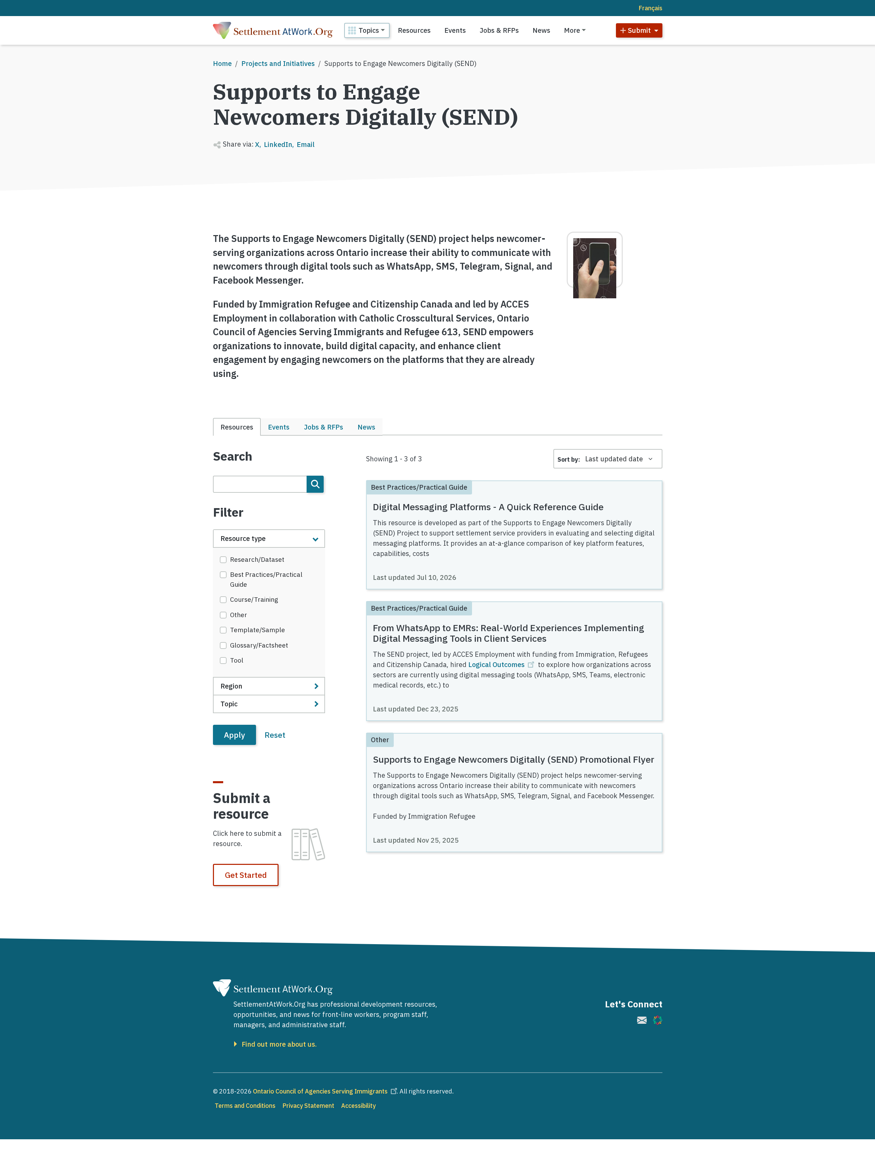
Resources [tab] (236, 427)
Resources (414, 30)
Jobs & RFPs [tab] (323, 427)
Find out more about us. (279, 1044)
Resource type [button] (243, 538)
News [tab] (366, 427)
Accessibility (358, 1106)
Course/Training (254, 599)
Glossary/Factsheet (259, 645)
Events (455, 30)
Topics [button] (369, 30)
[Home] (273, 30)
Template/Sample (257, 630)
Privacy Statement (308, 1106)
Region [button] (231, 686)
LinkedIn (278, 144)
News (541, 30)
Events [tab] (279, 427)
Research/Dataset (257, 559)
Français (650, 8)
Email (305, 144)
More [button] (572, 30)
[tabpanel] (269, 597)
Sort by (567, 459)
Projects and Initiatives (278, 63)
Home (222, 63)
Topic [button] (229, 703)
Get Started (246, 875)
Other (238, 615)
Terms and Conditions (245, 1106)
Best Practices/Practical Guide (266, 579)
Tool (236, 660)
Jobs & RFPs (499, 30)
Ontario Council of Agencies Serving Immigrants (320, 1091)
